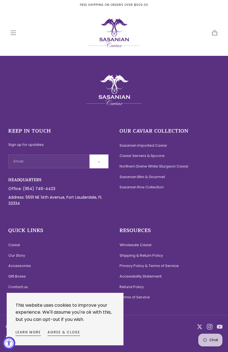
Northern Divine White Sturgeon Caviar (154, 166)
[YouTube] (219, 326)
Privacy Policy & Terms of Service (149, 265)
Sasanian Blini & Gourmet (142, 176)
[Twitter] (199, 326)
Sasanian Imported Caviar (143, 145)
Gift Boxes (17, 276)
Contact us (18, 286)
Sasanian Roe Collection (142, 187)
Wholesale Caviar (136, 245)
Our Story (16, 255)
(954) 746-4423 (39, 188)
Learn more (28, 332)
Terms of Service (135, 297)
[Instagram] (209, 326)
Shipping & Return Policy (141, 255)
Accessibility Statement (141, 276)
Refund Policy (132, 286)
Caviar (14, 245)
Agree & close (64, 332)
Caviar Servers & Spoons (142, 155)
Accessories (19, 265)
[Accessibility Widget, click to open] (9, 343)
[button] (13, 32)
